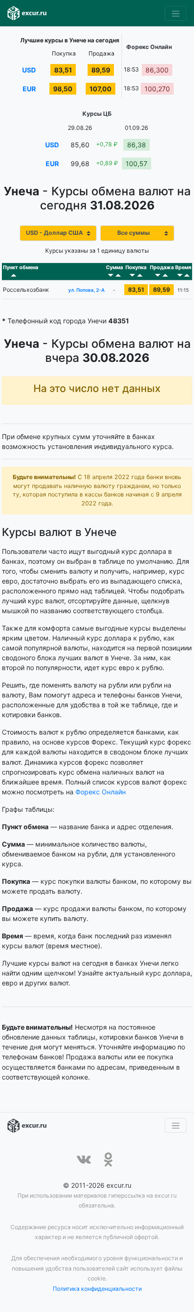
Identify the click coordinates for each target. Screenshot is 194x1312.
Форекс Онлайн (100, 792)
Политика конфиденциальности (97, 1288)
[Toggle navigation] (175, 13)
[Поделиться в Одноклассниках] (108, 1159)
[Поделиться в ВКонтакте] (84, 1159)
